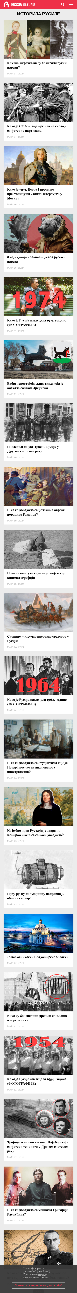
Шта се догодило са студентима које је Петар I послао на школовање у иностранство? (37, 767)
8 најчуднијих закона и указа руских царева (36, 260)
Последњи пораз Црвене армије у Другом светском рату (33, 449)
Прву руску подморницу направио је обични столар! (35, 896)
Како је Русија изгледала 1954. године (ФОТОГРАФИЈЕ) (36, 1082)
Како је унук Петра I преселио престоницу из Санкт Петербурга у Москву (34, 194)
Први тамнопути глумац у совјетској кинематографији (36, 576)
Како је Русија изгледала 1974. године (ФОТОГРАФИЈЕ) (36, 323)
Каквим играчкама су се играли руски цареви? (37, 65)
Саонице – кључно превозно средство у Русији (38, 639)
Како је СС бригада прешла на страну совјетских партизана (36, 129)
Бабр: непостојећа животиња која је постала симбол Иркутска (35, 386)
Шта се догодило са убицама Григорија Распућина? (38, 1212)
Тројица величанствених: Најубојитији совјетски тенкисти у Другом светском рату (37, 1147)
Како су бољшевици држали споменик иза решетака (37, 1018)
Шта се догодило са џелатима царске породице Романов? (36, 512)
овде (41, 1274)
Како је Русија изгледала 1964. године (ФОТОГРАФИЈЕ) (37, 702)
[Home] (6, 4)
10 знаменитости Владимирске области (37, 957)
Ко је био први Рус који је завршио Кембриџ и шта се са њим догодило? (35, 833)
